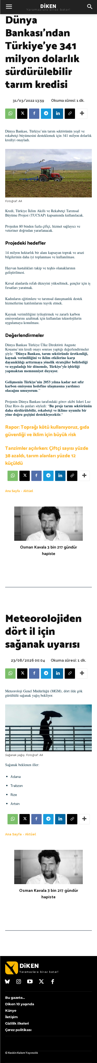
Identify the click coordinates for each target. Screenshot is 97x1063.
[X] (22, 114)
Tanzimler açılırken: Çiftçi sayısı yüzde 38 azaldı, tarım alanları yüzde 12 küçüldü (46, 455)
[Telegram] (46, 114)
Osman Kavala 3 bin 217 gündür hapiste (48, 550)
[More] (82, 114)
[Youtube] (30, 982)
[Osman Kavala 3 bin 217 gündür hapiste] (48, 523)
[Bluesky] (7, 982)
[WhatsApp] (10, 114)
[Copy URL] (70, 114)
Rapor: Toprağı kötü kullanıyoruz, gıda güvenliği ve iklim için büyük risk (47, 431)
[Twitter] (41, 982)
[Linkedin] (58, 114)
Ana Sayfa (12, 491)
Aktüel (28, 491)
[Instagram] (18, 982)
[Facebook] (34, 114)
